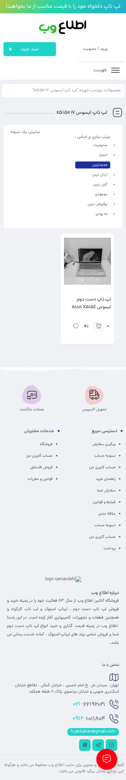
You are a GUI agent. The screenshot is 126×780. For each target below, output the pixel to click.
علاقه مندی (106, 514)
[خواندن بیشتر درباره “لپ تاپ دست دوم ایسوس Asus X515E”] (98, 326)
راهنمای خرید (105, 479)
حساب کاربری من (102, 467)
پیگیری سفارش (103, 444)
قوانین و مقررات (40, 479)
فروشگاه (46, 444)
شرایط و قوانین (104, 502)
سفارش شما (106, 491)
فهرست (100, 70)
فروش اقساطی (41, 467)
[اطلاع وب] (63, 27)
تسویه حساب (104, 456)
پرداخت (109, 548)
